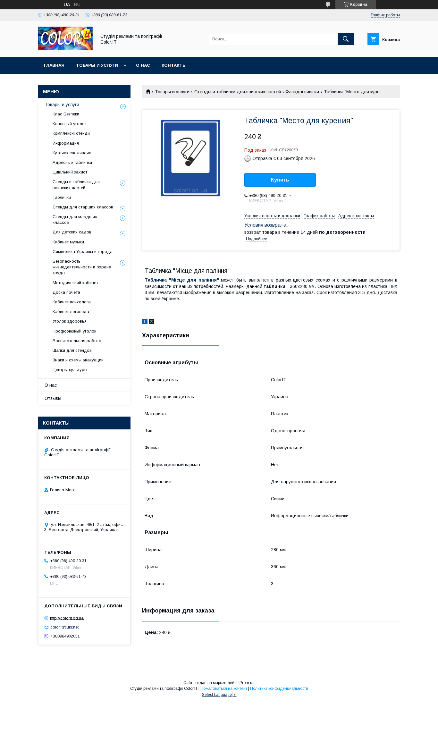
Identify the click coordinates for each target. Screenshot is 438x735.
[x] (151, 322)
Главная (54, 65)
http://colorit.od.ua (67, 617)
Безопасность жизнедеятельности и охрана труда (82, 267)
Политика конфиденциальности (279, 688)
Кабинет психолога (72, 302)
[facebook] (144, 322)
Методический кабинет (75, 282)
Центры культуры (70, 369)
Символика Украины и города (83, 251)
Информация (66, 143)
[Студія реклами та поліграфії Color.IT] (65, 48)
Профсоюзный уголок (74, 331)
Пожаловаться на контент (223, 688)
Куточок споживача (72, 152)
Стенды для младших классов (75, 219)
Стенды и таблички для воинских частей (237, 91)
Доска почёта (66, 292)
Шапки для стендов (72, 350)
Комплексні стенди (71, 133)
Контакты (174, 65)
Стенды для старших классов (83, 207)
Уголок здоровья (70, 321)
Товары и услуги (97, 65)
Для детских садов (72, 232)
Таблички (62, 197)
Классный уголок (70, 123)
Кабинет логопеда (71, 311)
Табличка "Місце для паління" (182, 280)
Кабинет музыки (68, 242)
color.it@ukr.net (64, 627)
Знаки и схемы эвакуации (78, 360)
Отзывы (53, 398)
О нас (143, 65)
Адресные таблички (72, 162)
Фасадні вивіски (302, 91)
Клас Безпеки (66, 114)
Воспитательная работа (77, 340)
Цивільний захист (70, 172)
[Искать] (346, 39)
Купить (280, 179)
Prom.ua (247, 682)
